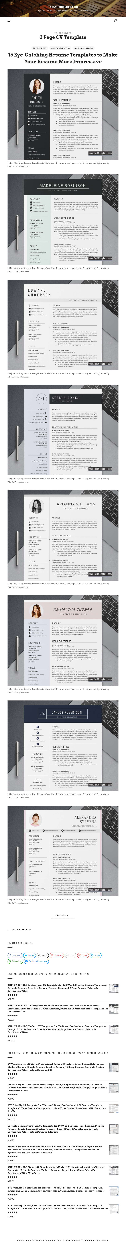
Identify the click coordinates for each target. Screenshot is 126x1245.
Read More (61, 915)
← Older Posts (19, 929)
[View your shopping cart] (116, 20)
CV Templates (40, 48)
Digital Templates (60, 48)
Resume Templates (83, 48)
